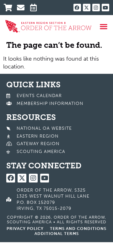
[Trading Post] (9, 7)
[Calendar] (36, 7)
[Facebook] (77, 7)
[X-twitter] (86, 7)
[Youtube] (105, 7)
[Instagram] (96, 7)
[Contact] (23, 7)
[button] (104, 26)
